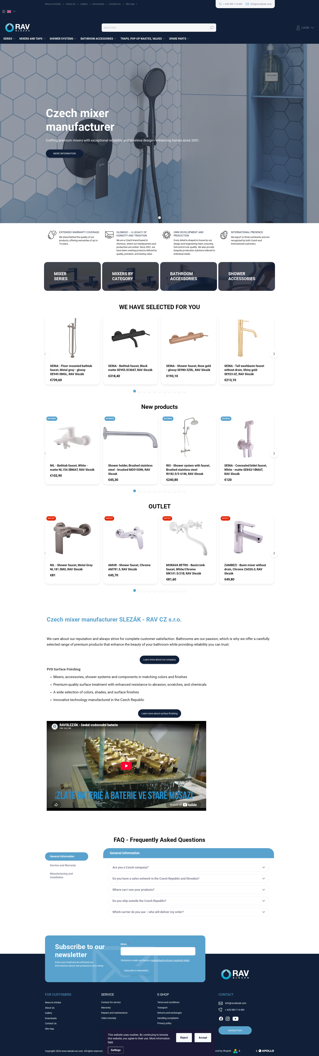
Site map (130, 4)
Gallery (84, 4)
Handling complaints (168, 1018)
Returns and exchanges (169, 1012)
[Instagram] (227, 1018)
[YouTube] (235, 1018)
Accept (203, 1037)
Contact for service (111, 1002)
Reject (184, 1037)
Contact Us (115, 4)
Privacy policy (164, 1023)
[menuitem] (9, 39)
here (110, 1042)
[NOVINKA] (72, 439)
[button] (134, 391)
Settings (116, 1050)
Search (211, 27)
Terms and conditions (168, 1002)
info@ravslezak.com (235, 1003)
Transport (162, 1007)
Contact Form (235, 1030)
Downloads (98, 4)
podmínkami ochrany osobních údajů (170, 960)
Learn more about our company (159, 659)
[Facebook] (220, 1018)
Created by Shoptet (221, 1051)
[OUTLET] (72, 539)
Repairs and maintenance (114, 1012)
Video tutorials (108, 1018)
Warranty (106, 1007)
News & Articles (53, 4)
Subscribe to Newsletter (136, 970)
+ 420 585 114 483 (234, 1009)
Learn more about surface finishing (160, 713)
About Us (70, 4)
